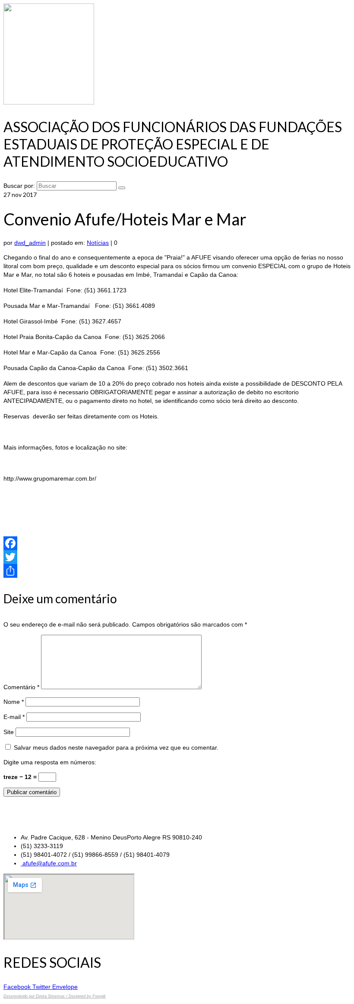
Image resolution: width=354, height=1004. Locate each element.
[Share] (177, 571)
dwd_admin (30, 242)
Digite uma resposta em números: (49, 762)
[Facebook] (177, 543)
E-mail (14, 716)
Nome (13, 701)
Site (8, 731)
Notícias (98, 242)
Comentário (21, 687)
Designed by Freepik (87, 996)
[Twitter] (177, 557)
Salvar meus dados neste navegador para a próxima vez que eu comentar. (116, 747)
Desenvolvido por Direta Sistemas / (36, 996)
